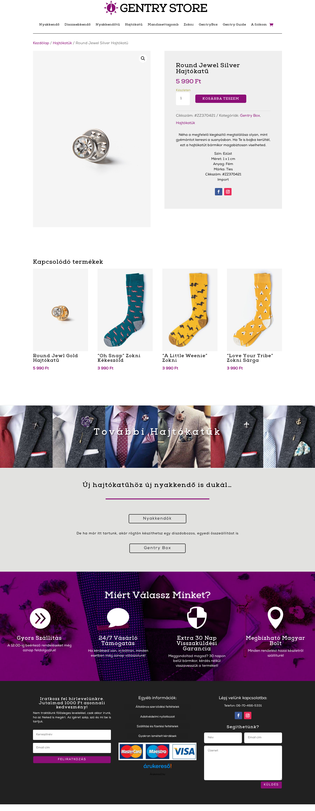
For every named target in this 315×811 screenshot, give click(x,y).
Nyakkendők (157, 519)
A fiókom (259, 24)
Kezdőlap (41, 43)
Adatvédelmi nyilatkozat (157, 716)
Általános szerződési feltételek (157, 707)
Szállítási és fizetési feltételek (157, 726)
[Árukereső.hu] (157, 768)
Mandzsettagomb (163, 24)
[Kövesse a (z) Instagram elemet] (228, 191)
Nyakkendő (49, 24)
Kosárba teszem (220, 99)
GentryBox (208, 24)
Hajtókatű (134, 24)
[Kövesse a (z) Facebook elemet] (218, 191)
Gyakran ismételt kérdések (157, 736)
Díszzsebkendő (78, 24)
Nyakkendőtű (108, 24)
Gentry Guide (234, 24)
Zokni (189, 24)
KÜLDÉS (271, 784)
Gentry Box (250, 116)
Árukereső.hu (157, 774)
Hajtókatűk (62, 43)
